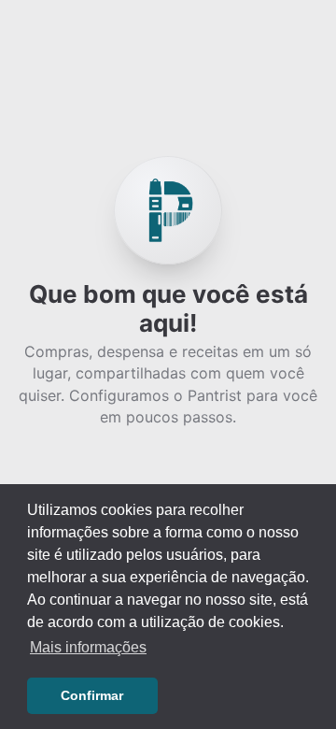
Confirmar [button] (92, 695)
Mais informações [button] (88, 647)
